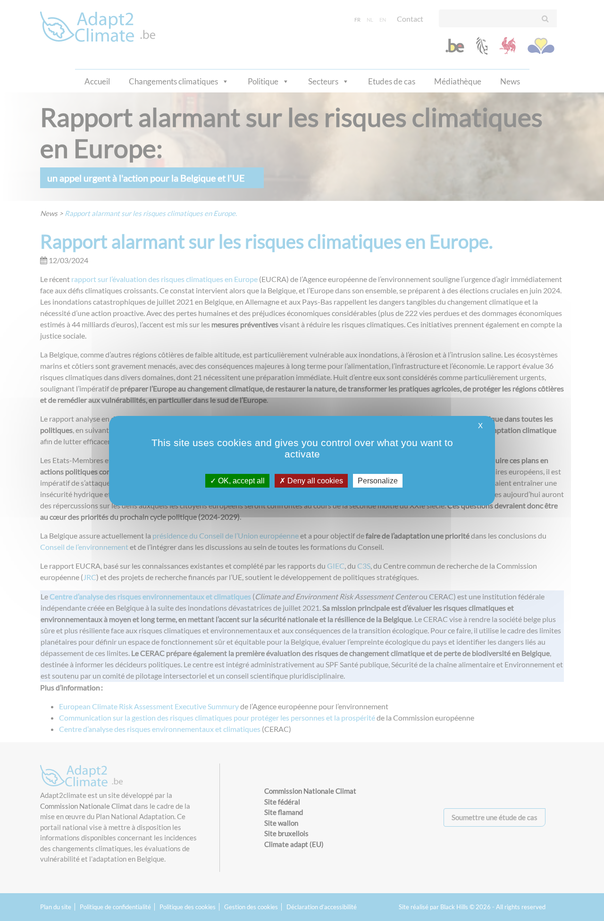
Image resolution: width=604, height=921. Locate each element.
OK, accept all (240, 480)
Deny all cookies (314, 480)
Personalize (378, 480)
